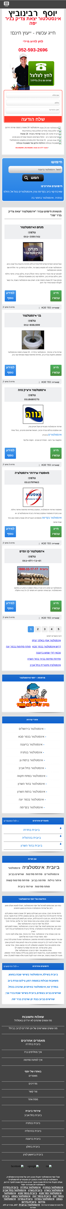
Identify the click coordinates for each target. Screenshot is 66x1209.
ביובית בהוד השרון (31, 845)
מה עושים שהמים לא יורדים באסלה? (33, 1020)
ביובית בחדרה (31, 829)
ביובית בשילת (50, 974)
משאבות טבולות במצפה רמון (42, 980)
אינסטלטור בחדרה (30, 1187)
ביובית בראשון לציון (33, 1154)
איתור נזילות (54, 880)
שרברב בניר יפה (21, 999)
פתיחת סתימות (34, 874)
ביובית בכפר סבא (27, 1193)
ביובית (53, 867)
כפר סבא (46, 307)
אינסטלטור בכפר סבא (31, 736)
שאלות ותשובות (33, 1017)
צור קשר (33, 1091)
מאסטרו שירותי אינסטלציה (32, 473)
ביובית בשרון (35, 1190)
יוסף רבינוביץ (33, 13)
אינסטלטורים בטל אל (21, 191)
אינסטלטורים (55, 434)
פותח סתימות (42, 886)
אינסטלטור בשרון (53, 1190)
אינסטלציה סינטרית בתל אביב (45, 665)
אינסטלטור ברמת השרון (31, 791)
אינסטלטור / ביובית (29, 1204)
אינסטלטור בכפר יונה (31, 799)
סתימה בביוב (38, 880)
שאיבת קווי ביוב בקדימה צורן (47, 191)
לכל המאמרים (10, 821)
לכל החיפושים (10, 966)
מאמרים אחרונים (33, 1040)
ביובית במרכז (25, 1199)
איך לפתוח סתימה (33, 1060)
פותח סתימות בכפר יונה (18, 646)
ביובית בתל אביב (33, 1115)
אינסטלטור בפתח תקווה (31, 775)
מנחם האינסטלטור (31, 227)
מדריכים (33, 1083)
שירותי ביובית (25, 886)
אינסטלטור (14, 868)
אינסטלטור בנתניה (31, 752)
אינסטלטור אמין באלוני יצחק (46, 640)
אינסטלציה (33, 867)
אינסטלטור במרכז (44, 1199)
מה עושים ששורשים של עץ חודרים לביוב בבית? (33, 1028)
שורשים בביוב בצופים (49, 993)
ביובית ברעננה (33, 1138)
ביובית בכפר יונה (41, 1196)
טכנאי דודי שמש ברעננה (48, 652)
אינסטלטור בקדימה (52, 517)
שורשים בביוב (16, 874)
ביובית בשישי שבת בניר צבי (21, 993)
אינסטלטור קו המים (31, 551)
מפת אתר (33, 1099)
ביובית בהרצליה (31, 837)
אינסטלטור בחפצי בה (42, 197)
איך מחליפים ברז (33, 1052)
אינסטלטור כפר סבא (50, 1193)
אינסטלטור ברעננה (31, 744)
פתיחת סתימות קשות (17, 880)
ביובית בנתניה (33, 1123)
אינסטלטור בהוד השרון (31, 783)
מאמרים (33, 1075)
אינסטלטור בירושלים (31, 728)
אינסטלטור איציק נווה (32, 390)
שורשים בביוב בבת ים (43, 999)
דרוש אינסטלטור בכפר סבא (46, 646)
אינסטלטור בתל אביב (31, 768)
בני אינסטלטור (32, 316)
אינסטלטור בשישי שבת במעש (25, 974)
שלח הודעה (33, 119)
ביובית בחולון (33, 1146)
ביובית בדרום (29, 1202)
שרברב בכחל (15, 987)
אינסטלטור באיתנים (35, 987)
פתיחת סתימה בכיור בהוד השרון (44, 659)
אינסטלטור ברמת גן (31, 760)
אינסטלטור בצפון (21, 1196)
